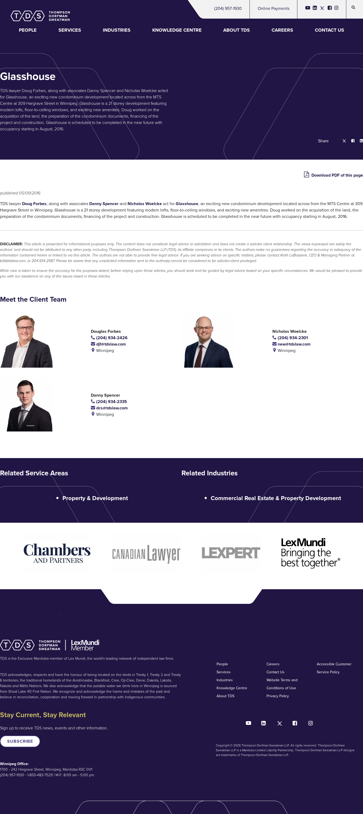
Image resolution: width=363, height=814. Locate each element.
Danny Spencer (104, 204)
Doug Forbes (34, 204)
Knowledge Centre (177, 30)
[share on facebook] (350, 141)
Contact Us (329, 30)
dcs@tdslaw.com (111, 408)
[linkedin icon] (315, 9)
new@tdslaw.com (294, 344)
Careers (282, 30)
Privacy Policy (278, 696)
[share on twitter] (341, 141)
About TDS (236, 30)
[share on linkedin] (358, 141)
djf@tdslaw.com (110, 344)
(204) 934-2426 (111, 338)
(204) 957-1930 (228, 8)
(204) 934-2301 (292, 338)
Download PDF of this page (336, 175)
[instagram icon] (336, 9)
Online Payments (273, 8)
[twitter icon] (322, 9)
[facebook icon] (330, 9)
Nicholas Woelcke (145, 204)
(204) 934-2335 (111, 401)
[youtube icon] (307, 9)
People (28, 30)
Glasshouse (187, 204)
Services (69, 30)
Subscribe (20, 741)
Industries (116, 30)
